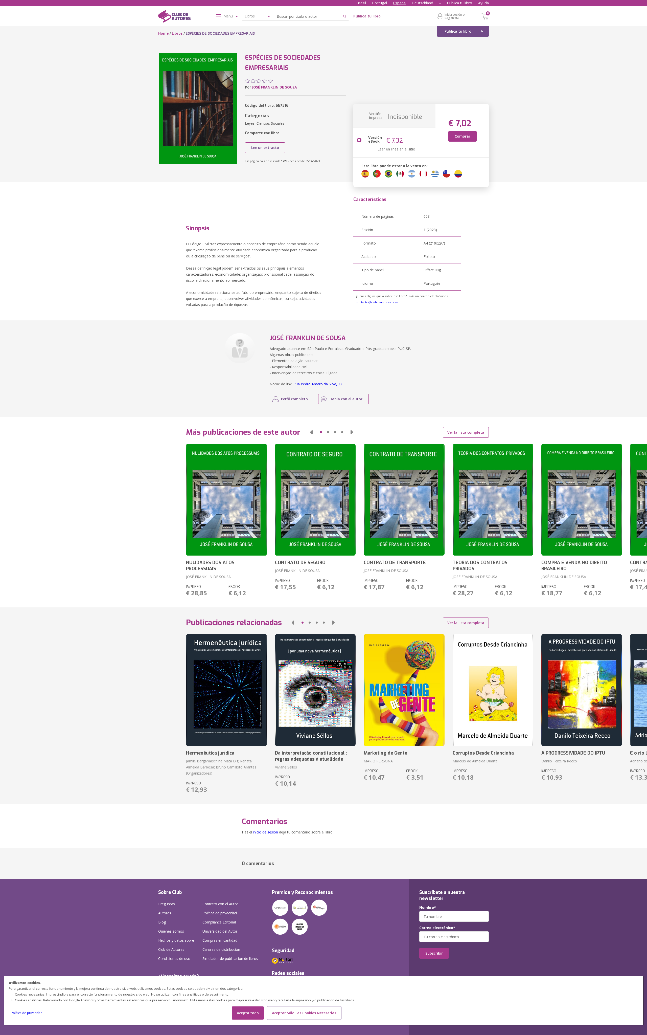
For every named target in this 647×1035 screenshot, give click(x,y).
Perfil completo (294, 399)
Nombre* (427, 908)
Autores (164, 913)
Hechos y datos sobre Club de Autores (176, 945)
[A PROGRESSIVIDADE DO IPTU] (581, 690)
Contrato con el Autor (220, 903)
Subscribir (434, 953)
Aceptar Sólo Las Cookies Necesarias (304, 1012)
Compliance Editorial (219, 922)
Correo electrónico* (437, 928)
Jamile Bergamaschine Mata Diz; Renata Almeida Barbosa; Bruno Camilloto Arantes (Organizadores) (221, 767)
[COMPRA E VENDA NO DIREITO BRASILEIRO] (581, 500)
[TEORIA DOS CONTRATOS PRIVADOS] (493, 500)
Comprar (462, 136)
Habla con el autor (346, 399)
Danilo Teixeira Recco (559, 761)
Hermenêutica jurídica (210, 753)
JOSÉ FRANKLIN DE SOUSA (274, 87)
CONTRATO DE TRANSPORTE (395, 563)
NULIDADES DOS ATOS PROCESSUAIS (210, 566)
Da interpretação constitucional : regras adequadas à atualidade (311, 756)
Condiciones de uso (174, 958)
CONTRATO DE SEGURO (300, 563)
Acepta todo (248, 1012)
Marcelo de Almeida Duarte (475, 761)
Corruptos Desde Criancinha (483, 753)
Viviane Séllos (286, 767)
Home (163, 33)
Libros (177, 33)
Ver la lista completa (465, 432)
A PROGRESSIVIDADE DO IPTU (573, 753)
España (399, 2)
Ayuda (483, 2)
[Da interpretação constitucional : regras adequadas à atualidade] (315, 690)
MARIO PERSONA (378, 761)
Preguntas (166, 903)
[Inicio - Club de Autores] (174, 17)
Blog (162, 922)
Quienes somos (171, 931)
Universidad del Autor (219, 931)
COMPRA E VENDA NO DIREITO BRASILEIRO (574, 566)
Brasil (361, 2)
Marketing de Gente (385, 753)
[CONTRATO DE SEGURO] (315, 500)
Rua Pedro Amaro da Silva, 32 (317, 384)
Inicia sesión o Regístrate (455, 16)
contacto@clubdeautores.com (377, 302)
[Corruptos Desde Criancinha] (493, 690)
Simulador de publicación (230, 958)
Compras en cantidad (219, 940)
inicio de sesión (265, 832)
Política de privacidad (26, 1013)
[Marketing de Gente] (404, 690)
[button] (311, 432)
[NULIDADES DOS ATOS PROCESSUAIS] (226, 500)
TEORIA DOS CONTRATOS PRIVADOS (480, 566)
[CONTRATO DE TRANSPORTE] (404, 500)
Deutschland (422, 2)
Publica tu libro (459, 2)
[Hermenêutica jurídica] (226, 690)
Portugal (379, 2)
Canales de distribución (221, 949)
